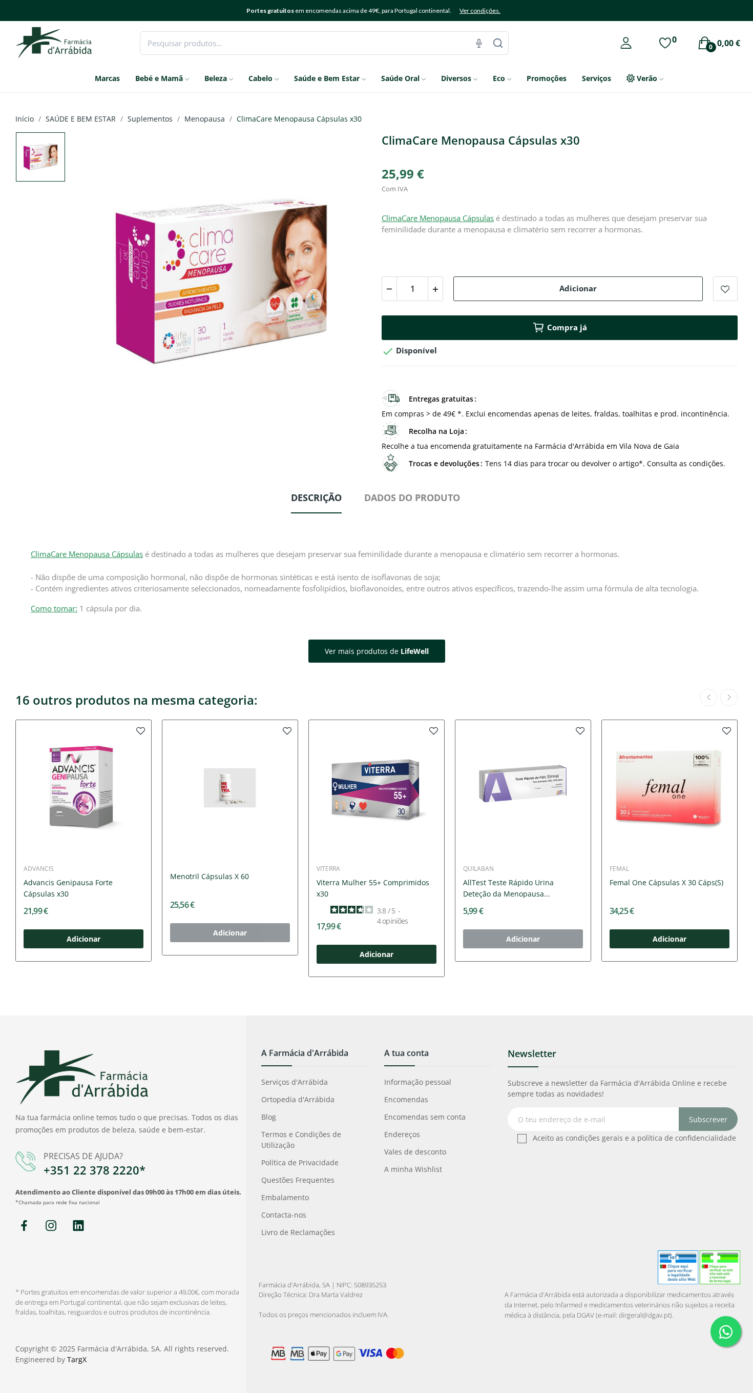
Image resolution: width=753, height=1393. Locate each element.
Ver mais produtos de (377, 651)
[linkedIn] (78, 1226)
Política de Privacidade (300, 1162)
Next (347, 283)
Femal (619, 869)
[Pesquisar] (498, 43)
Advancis (39, 869)
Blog (268, 1117)
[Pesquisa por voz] (479, 43)
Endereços (402, 1134)
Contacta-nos (283, 1215)
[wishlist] (141, 730)
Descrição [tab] (316, 497)
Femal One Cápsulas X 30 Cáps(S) (666, 882)
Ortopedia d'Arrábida (297, 1099)
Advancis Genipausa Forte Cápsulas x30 (68, 888)
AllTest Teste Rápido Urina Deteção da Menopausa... (508, 888)
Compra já (567, 327)
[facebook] (23, 1226)
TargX (77, 1359)
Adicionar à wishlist (725, 288)
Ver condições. (479, 10)
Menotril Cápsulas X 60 (209, 876)
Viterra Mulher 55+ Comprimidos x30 (373, 888)
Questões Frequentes (297, 1180)
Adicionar (578, 288)
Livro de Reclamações (298, 1232)
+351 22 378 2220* (94, 1170)
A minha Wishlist (413, 1169)
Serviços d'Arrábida (294, 1082)
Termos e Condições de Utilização (301, 1139)
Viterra (328, 869)
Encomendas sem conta (425, 1117)
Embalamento (285, 1197)
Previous (94, 283)
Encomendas (406, 1099)
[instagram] (51, 1226)
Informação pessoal (417, 1082)
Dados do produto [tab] (412, 497)
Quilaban (478, 869)
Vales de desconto (415, 1152)
